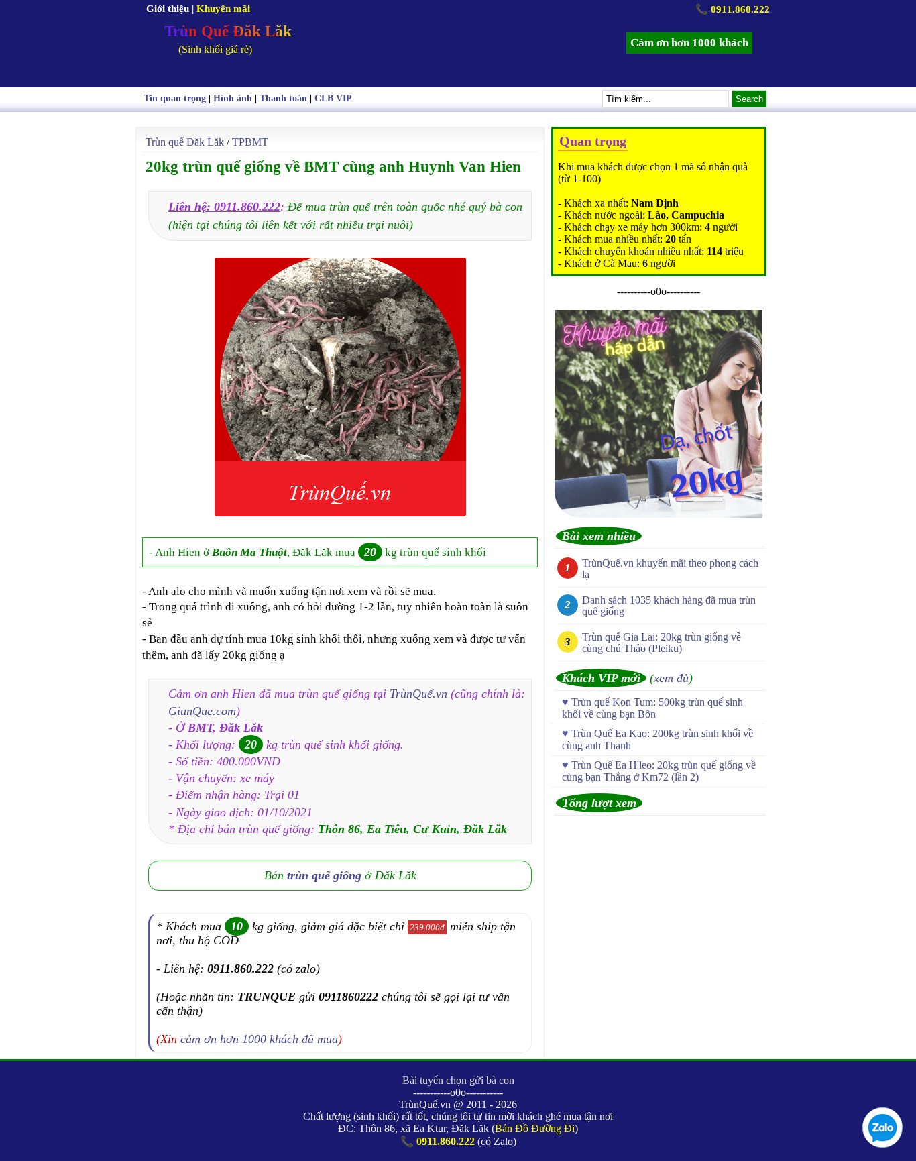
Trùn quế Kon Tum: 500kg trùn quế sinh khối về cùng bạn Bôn (652, 708)
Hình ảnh (232, 98)
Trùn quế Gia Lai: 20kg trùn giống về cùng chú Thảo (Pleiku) (661, 642)
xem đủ (671, 678)
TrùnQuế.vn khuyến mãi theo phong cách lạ (670, 568)
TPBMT (250, 142)
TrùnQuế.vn (418, 693)
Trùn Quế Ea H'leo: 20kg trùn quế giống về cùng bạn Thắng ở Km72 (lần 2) (659, 771)
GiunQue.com (202, 711)
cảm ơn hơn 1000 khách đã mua (259, 1039)
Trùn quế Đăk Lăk (185, 142)
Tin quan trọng (175, 98)
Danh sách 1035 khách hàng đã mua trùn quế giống (669, 605)
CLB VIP (333, 98)
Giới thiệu (167, 8)
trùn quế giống (324, 875)
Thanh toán (283, 98)
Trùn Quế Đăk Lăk (228, 31)
